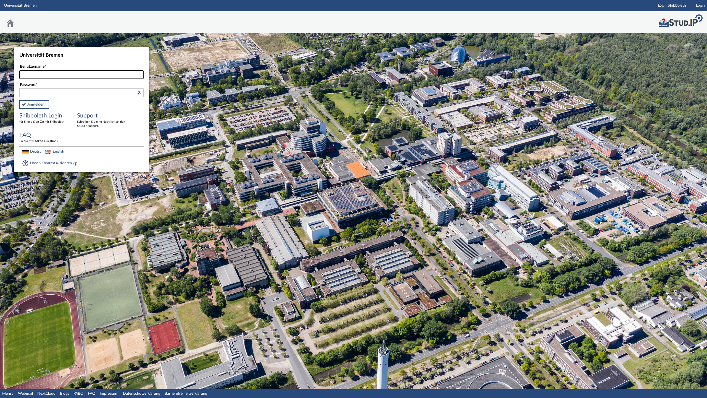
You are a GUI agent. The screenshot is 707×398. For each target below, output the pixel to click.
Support (101, 120)
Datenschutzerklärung (141, 394)
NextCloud (46, 394)
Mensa (8, 394)
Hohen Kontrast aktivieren (51, 163)
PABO (78, 394)
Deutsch (36, 151)
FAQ (91, 394)
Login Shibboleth (672, 5)
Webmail (25, 394)
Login (700, 5)
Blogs (64, 394)
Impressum (109, 394)
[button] (139, 93)
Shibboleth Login (41, 118)
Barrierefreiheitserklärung (186, 394)
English (58, 151)
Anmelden (35, 104)
